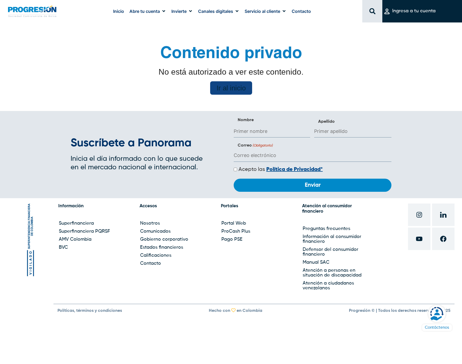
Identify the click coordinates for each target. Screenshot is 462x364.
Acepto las (280, 169)
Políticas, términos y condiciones (89, 311)
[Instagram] (419, 215)
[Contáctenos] (437, 313)
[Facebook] (443, 239)
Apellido (326, 122)
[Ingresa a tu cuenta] (387, 11)
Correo (255, 145)
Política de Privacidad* (294, 169)
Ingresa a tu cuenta (414, 11)
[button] (148, 11)
